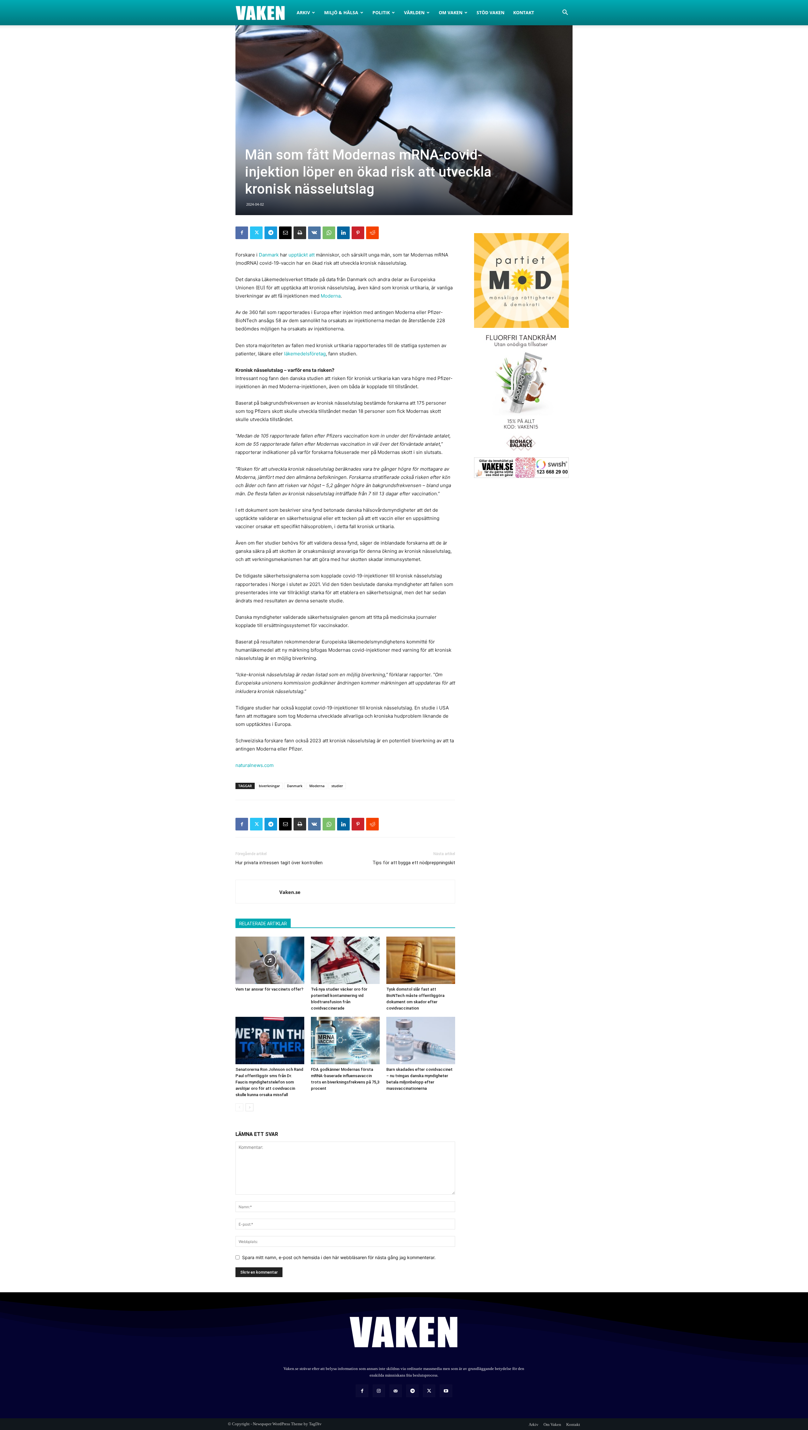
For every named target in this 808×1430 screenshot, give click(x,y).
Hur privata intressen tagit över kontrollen (279, 863)
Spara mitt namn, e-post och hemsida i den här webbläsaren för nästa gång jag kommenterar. (339, 1257)
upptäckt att (301, 255)
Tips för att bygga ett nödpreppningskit (413, 863)
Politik (381, 12)
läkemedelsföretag (305, 354)
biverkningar (269, 785)
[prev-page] (239, 1107)
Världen (414, 12)
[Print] (300, 232)
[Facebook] (241, 232)
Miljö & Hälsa (341, 12)
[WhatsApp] (329, 232)
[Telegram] (270, 232)
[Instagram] (379, 1391)
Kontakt (523, 12)
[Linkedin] (343, 232)
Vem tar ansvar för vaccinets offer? (269, 989)
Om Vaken (450, 12)
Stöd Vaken (490, 12)
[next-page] (249, 1107)
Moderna (331, 296)
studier (337, 785)
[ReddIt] (372, 232)
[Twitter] (256, 232)
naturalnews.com (254, 765)
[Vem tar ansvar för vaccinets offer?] (269, 960)
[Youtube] (446, 1391)
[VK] (314, 232)
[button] (565, 13)
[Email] (285, 232)
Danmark (269, 255)
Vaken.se (289, 892)
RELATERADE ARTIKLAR (263, 923)
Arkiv (303, 12)
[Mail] (395, 1391)
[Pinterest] (358, 232)
